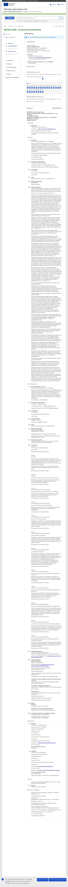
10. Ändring (8, 74)
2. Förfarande (9, 64)
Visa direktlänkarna (12, 46)
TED (5, 26)
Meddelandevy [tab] (8, 34)
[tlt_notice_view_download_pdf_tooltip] (27, 88)
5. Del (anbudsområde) (11, 67)
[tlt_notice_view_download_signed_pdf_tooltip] (42, 79)
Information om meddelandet (12, 77)
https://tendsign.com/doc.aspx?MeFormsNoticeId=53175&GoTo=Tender (42, 665)
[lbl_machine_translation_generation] (43, 96)
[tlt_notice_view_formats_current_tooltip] (60, 108)
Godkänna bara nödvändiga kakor (57, 879)
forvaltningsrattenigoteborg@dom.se (45, 766)
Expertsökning (36, 21)
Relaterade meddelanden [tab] (10, 37)
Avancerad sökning (28, 21)
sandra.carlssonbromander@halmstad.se (43, 57)
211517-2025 (52, 37)
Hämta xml (10, 43)
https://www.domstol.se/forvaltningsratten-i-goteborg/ (48, 770)
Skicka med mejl (12, 51)
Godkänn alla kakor (42, 879)
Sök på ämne (44, 21)
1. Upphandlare (9, 60)
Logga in (54, 4)
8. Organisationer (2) (10, 70)
